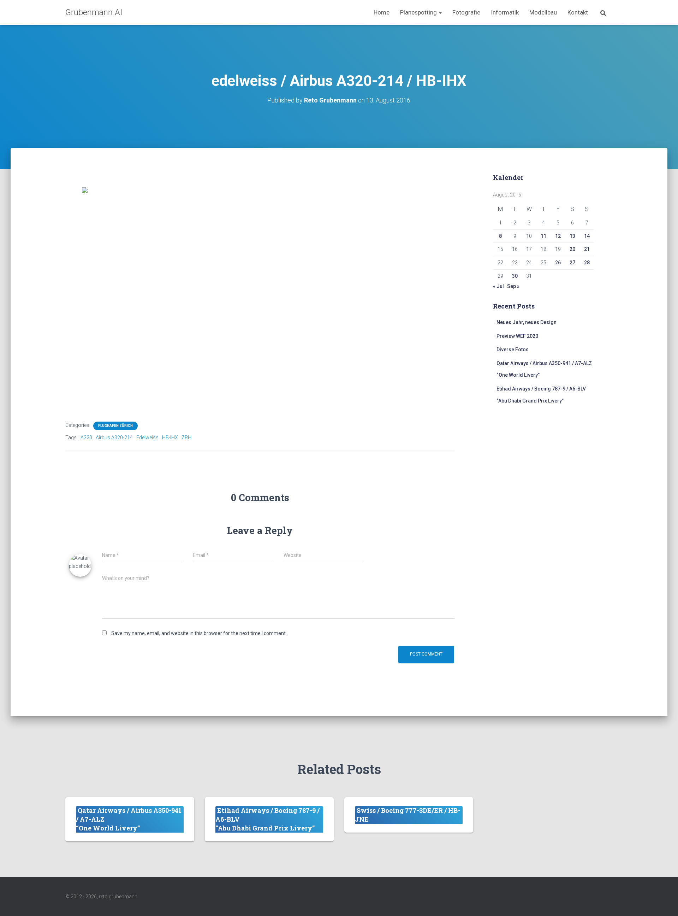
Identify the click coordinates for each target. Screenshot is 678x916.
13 (572, 236)
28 (587, 262)
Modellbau (543, 12)
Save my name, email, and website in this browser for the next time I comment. (199, 633)
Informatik (505, 12)
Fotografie (466, 12)
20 (572, 249)
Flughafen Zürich (115, 426)
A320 (86, 437)
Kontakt (577, 12)
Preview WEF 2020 (517, 336)
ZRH (186, 437)
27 (572, 262)
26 (558, 262)
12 (558, 236)
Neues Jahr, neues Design (526, 322)
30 (515, 276)
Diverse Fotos (512, 349)
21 (587, 249)
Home (381, 12)
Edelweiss (147, 437)
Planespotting (419, 12)
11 (543, 236)
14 (587, 236)
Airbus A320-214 (114, 437)
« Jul (498, 286)
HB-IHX (170, 437)
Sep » (513, 286)
